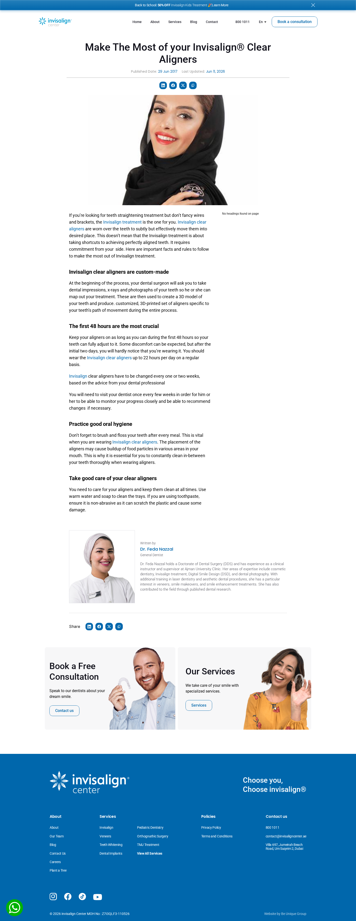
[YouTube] (97, 897)
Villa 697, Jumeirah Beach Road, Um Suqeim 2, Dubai (284, 846)
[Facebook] (67, 896)
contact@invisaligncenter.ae (286, 836)
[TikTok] (82, 896)
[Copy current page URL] (193, 85)
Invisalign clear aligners (109, 357)
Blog (53, 845)
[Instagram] (53, 896)
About (54, 827)
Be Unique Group (293, 914)
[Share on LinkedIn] (163, 85)
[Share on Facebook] (173, 85)
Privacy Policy (211, 827)
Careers (55, 862)
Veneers (106, 836)
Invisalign (78, 376)
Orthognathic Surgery (152, 836)
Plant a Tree (58, 870)
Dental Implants (111, 853)
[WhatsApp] (14, 907)
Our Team (57, 836)
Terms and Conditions (216, 836)
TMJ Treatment (148, 845)
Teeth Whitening (111, 845)
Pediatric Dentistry (150, 827)
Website (270, 914)
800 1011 (272, 827)
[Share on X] (183, 85)
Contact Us (58, 853)
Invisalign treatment (122, 222)
